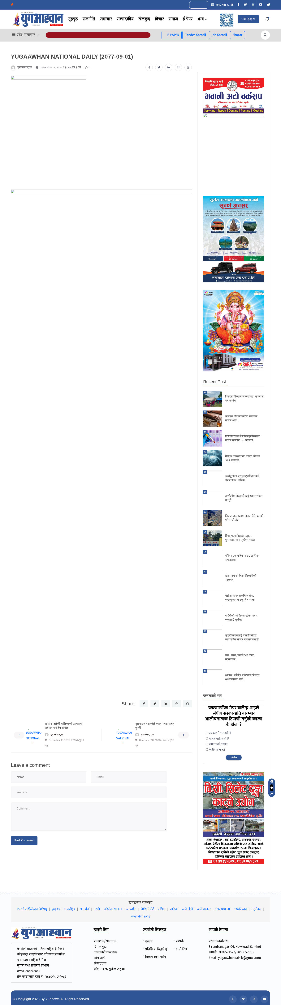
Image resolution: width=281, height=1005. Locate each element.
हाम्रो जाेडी (187, 909)
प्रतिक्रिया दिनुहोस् (156, 949)
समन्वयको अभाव (218, 744)
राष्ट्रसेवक (256, 909)
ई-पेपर (187, 19)
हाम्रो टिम (181, 949)
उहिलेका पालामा (113, 909)
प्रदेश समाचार (26, 35)
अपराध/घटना (222, 909)
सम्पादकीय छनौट (140, 916)
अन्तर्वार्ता (84, 909)
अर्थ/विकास (240, 909)
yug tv (56, 909)
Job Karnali (219, 35)
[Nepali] (203, 5)
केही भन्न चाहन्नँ (217, 749)
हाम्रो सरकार (204, 909)
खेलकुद (144, 19)
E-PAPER (173, 35)
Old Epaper (248, 19)
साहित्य (174, 909)
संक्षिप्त (162, 909)
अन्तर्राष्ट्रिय (69, 909)
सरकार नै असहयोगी (220, 733)
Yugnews (52, 999)
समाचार (106, 19)
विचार (159, 19)
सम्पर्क (180, 941)
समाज (173, 19)
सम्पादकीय (125, 19)
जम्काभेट (131, 909)
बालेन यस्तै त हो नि (219, 738)
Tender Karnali (195, 35)
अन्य (200, 19)
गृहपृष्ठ (73, 19)
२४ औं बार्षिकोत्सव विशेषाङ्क (32, 909)
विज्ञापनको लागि (155, 957)
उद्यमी (97, 909)
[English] (195, 5)
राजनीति (89, 19)
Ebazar (237, 35)
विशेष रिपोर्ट (147, 909)
